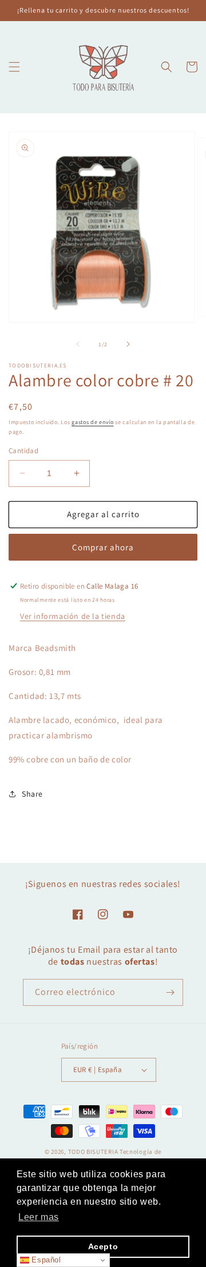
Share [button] (32, 794)
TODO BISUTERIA (94, 1152)
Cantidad (23, 450)
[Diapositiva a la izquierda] (77, 344)
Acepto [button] (103, 1246)
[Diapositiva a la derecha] (128, 344)
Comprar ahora (103, 547)
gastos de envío (93, 422)
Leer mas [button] (38, 1217)
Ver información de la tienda (72, 616)
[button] (14, 66)
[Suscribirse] (170, 992)
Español (45, 1260)
